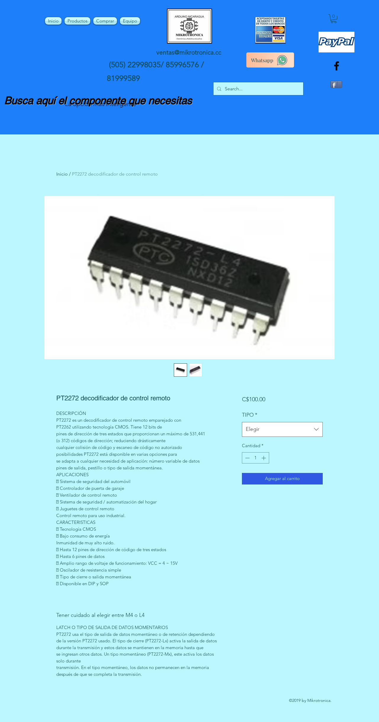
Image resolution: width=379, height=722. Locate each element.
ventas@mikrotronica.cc (188, 52)
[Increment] (264, 458)
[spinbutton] (255, 458)
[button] (333, 18)
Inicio (62, 174)
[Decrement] (247, 458)
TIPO (249, 415)
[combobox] (282, 429)
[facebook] (336, 66)
